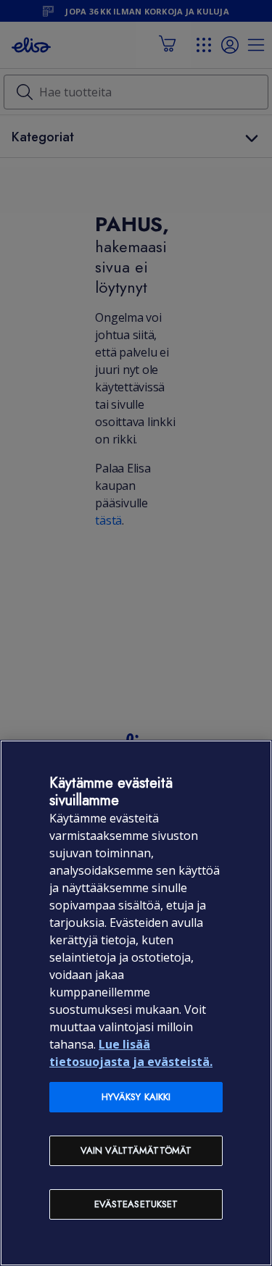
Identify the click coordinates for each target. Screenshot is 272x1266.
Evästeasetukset (136, 1204)
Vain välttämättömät (136, 1150)
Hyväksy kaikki (136, 1097)
